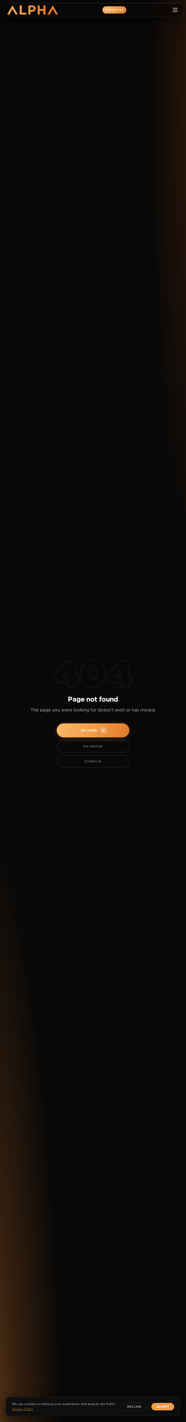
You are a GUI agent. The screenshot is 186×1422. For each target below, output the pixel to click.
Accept (162, 1406)
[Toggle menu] (175, 10)
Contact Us (114, 9)
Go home (93, 730)
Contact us (93, 761)
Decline (134, 1406)
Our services (93, 746)
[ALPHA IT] (32, 10)
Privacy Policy (22, 1409)
